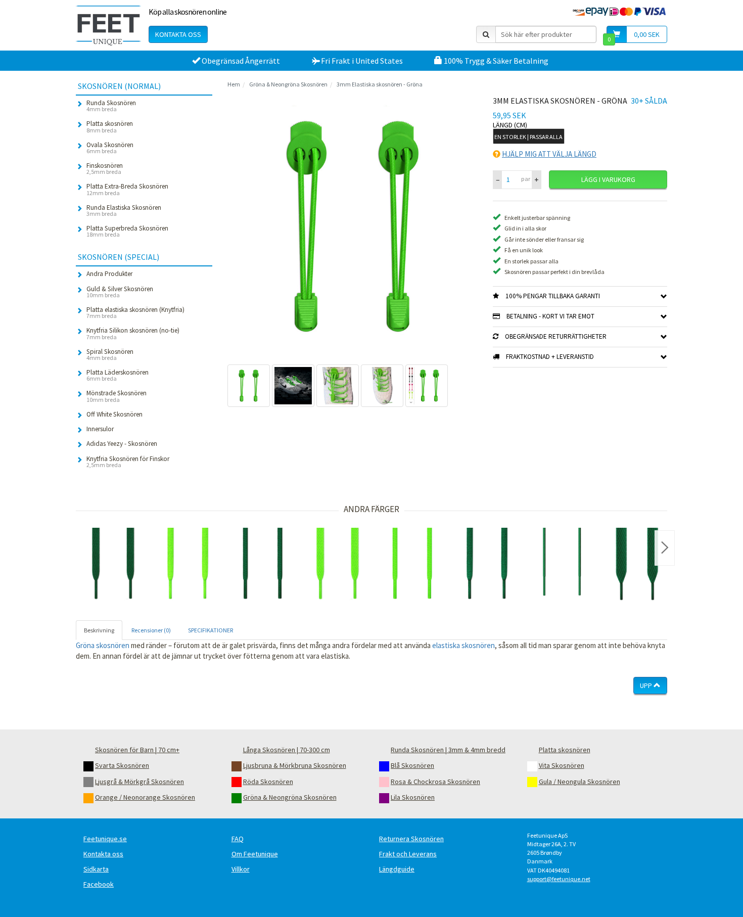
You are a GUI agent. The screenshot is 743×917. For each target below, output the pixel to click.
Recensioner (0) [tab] (151, 630)
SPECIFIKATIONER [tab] (210, 630)
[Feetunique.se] (108, 25)
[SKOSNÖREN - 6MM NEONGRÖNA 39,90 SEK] (188, 565)
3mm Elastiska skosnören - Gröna (380, 84)
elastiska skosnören (463, 645)
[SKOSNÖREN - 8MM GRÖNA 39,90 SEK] (113, 565)
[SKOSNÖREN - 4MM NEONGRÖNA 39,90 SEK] (412, 565)
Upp (647, 685)
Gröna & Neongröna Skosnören (288, 84)
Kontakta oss (178, 34)
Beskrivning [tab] (99, 630)
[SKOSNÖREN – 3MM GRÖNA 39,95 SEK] (562, 565)
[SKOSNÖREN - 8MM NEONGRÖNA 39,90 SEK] (337, 565)
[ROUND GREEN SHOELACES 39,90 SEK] (262, 565)
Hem (233, 84)
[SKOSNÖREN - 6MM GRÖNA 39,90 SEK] (487, 565)
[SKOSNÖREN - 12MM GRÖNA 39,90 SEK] (636, 565)
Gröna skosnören (102, 645)
